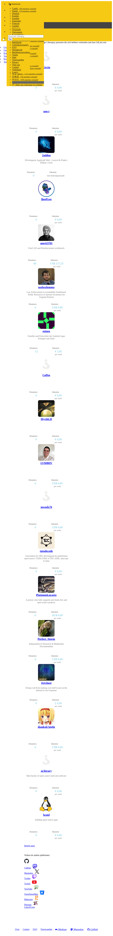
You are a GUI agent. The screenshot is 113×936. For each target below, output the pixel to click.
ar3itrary (46, 770)
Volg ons (16, 65)
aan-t (46, 111)
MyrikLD (46, 419)
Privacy (15, 62)
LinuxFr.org (29, 907)
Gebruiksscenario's (20, 45)
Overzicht (16, 29)
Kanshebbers (17, 34)
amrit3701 (46, 243)
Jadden (46, 155)
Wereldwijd (17, 50)
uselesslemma (46, 287)
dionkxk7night (46, 726)
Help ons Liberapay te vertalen (28, 85)
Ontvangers (17, 32)
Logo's (15, 72)
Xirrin (46, 67)
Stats (14, 57)
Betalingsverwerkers (21, 52)
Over (17, 929)
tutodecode (46, 550)
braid (46, 814)
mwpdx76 (46, 506)
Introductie (16, 42)
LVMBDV (46, 462)
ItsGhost (46, 682)
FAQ (14, 47)
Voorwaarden (18, 60)
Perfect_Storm (46, 638)
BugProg (46, 199)
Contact (15, 67)
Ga (10, 39)
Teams (15, 55)
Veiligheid (16, 70)
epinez (46, 331)
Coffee (46, 375)
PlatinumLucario (46, 594)
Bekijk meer (29, 846)
